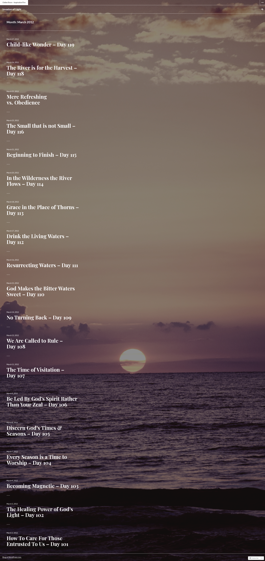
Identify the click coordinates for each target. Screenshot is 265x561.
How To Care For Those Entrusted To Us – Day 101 (37, 541)
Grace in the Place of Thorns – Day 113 (43, 210)
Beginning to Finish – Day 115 (41, 154)
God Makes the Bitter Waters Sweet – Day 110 (41, 291)
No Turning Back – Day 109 (39, 317)
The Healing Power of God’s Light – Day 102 (40, 512)
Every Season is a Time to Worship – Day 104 (37, 459)
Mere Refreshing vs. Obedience (27, 99)
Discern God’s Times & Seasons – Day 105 (34, 430)
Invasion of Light (11, 9)
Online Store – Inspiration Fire (13, 2)
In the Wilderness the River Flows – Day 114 (39, 180)
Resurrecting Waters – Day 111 (42, 265)
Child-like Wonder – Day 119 (40, 44)
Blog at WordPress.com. (12, 557)
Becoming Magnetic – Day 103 (43, 485)
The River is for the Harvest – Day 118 (42, 70)
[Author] (262, 9)
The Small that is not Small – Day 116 (41, 128)
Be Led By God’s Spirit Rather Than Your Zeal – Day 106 (42, 401)
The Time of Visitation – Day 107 (35, 372)
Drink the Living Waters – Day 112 (38, 239)
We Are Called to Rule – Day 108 (35, 343)
